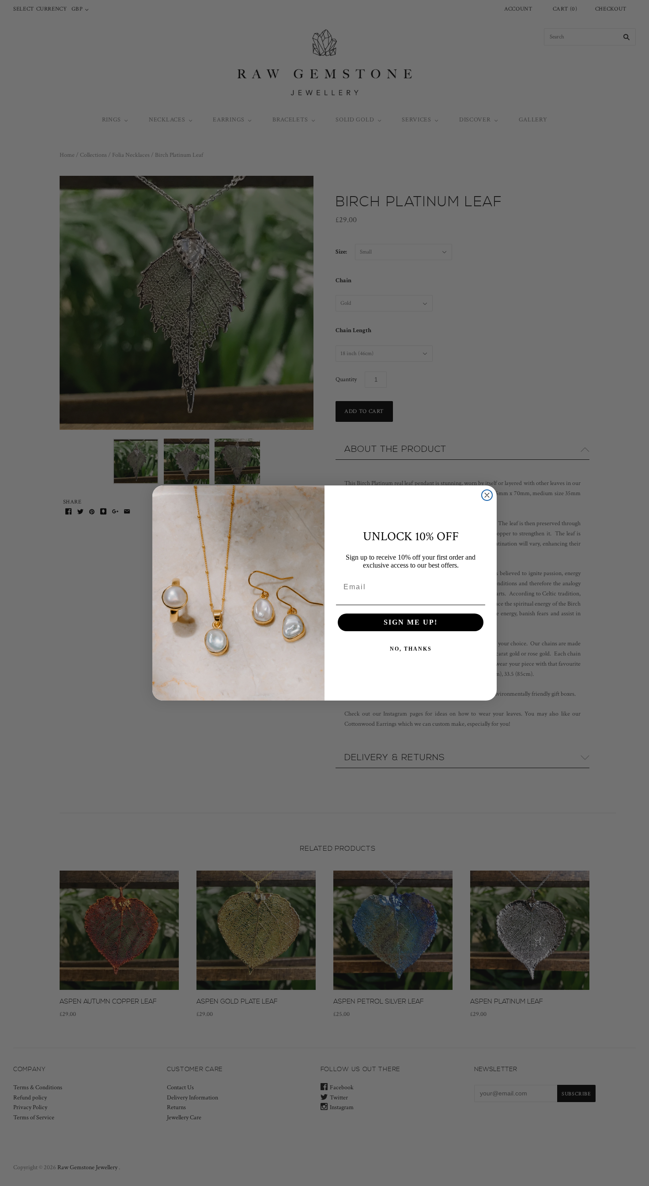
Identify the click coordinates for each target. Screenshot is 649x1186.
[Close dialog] (487, 495)
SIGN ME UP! (411, 622)
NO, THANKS (411, 649)
